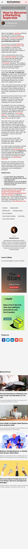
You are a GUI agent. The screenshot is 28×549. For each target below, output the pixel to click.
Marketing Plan (6, 210)
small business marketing (8, 216)
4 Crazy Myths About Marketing (14, 176)
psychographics (18, 149)
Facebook (6, 63)
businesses (15, 38)
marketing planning (18, 210)
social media (21, 216)
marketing (17, 33)
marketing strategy (10, 56)
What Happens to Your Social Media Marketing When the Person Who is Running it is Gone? (15, 183)
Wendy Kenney (14, 238)
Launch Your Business (7, 7)
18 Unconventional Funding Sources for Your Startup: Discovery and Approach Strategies (13, 480)
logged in (11, 261)
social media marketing (8, 219)
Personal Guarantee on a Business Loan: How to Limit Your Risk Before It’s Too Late (13, 395)
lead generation (14, 208)
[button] (2, 2)
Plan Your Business (20, 7)
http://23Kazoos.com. (19, 201)
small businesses (15, 45)
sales (7, 118)
